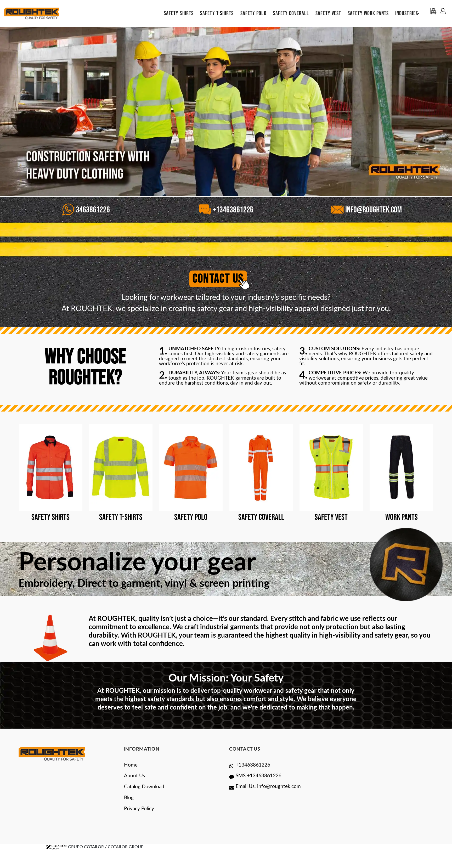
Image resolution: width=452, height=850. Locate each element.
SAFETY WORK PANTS (368, 13)
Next (449, 112)
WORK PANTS (401, 517)
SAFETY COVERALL (291, 13)
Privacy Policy (139, 808)
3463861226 (92, 210)
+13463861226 (232, 210)
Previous (2, 112)
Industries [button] (406, 13)
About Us (134, 775)
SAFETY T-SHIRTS (217, 13)
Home (131, 765)
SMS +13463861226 (258, 775)
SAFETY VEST (328, 13)
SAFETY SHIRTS (179, 13)
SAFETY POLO (253, 13)
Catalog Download (144, 786)
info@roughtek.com (373, 210)
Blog (129, 797)
